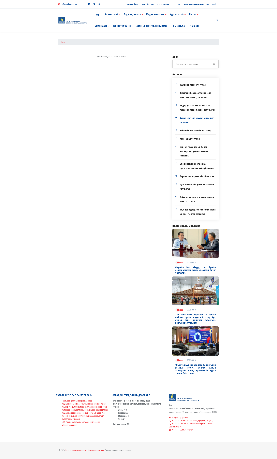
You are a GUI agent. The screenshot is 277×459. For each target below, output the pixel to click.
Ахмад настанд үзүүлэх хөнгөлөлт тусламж (197, 120)
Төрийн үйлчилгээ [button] (122, 25)
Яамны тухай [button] (111, 14)
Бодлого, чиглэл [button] (132, 14)
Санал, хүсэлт (163, 4)
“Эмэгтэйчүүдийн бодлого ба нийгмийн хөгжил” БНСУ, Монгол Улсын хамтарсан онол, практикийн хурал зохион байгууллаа (195, 369)
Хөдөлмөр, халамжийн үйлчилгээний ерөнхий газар (84, 404)
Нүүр (97, 14)
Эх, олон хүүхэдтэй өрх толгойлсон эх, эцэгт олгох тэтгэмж (198, 211)
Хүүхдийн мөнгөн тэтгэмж (193, 84)
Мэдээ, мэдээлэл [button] (155, 14)
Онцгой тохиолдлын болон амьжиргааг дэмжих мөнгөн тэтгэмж (194, 151)
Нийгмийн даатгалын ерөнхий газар (77, 401)
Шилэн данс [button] (101, 25)
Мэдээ (180, 262)
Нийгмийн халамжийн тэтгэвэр (195, 130)
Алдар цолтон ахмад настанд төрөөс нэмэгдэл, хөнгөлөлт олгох (197, 107)
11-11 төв (176, 4)
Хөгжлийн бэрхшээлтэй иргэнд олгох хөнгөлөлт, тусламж (195, 95)
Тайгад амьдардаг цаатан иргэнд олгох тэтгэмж (197, 199)
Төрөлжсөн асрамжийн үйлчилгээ (197, 176)
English (215, 4)
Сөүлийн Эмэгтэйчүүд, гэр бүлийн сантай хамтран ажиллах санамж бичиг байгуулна (195, 270)
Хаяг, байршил (148, 4)
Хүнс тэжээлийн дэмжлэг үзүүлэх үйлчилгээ (197, 186)
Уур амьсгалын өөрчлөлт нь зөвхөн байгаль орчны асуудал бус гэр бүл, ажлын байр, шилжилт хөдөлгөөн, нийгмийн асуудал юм (195, 318)
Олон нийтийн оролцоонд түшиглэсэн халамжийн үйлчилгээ (197, 166)
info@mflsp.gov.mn (69, 4)
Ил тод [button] (192, 14)
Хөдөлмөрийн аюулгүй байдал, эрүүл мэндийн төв (83, 413)
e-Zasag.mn (179, 25)
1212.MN (194, 25)
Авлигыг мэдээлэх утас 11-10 (196, 4)
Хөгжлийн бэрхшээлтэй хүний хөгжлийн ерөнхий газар (85, 410)
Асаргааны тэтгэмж (190, 138)
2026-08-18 (191, 262)
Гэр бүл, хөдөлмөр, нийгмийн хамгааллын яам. (84, 450)
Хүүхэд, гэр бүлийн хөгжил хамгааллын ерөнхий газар (84, 407)
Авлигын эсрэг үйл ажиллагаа (151, 25)
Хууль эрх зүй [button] (177, 14)
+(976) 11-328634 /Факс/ (182, 430)
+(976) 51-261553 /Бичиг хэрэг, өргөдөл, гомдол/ (192, 421)
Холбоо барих (132, 4)
